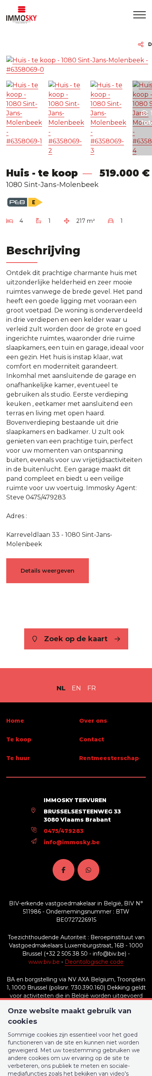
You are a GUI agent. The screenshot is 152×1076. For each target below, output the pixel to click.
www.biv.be (44, 961)
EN (76, 688)
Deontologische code (94, 961)
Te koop (18, 739)
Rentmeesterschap (109, 758)
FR (91, 688)
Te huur (18, 758)
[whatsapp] (88, 870)
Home (15, 720)
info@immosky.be (72, 842)
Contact (91, 739)
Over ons (93, 720)
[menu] (139, 15)
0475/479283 (63, 830)
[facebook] (63, 870)
